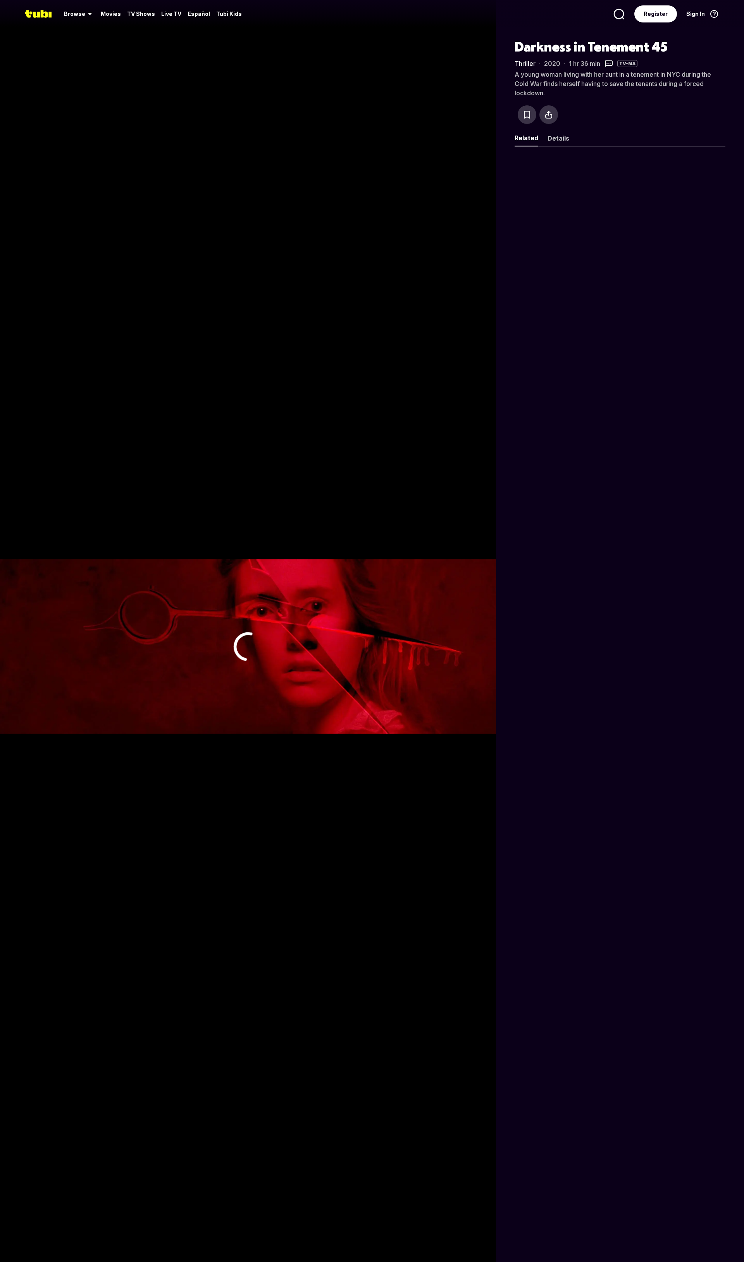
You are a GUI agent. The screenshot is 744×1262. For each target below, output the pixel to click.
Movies (111, 13)
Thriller (525, 63)
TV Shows (141, 13)
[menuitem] (79, 14)
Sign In (695, 13)
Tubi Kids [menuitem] (229, 13)
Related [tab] (526, 138)
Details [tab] (558, 138)
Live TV (171, 13)
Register (656, 13)
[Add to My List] (527, 114)
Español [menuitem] (199, 13)
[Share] (548, 114)
